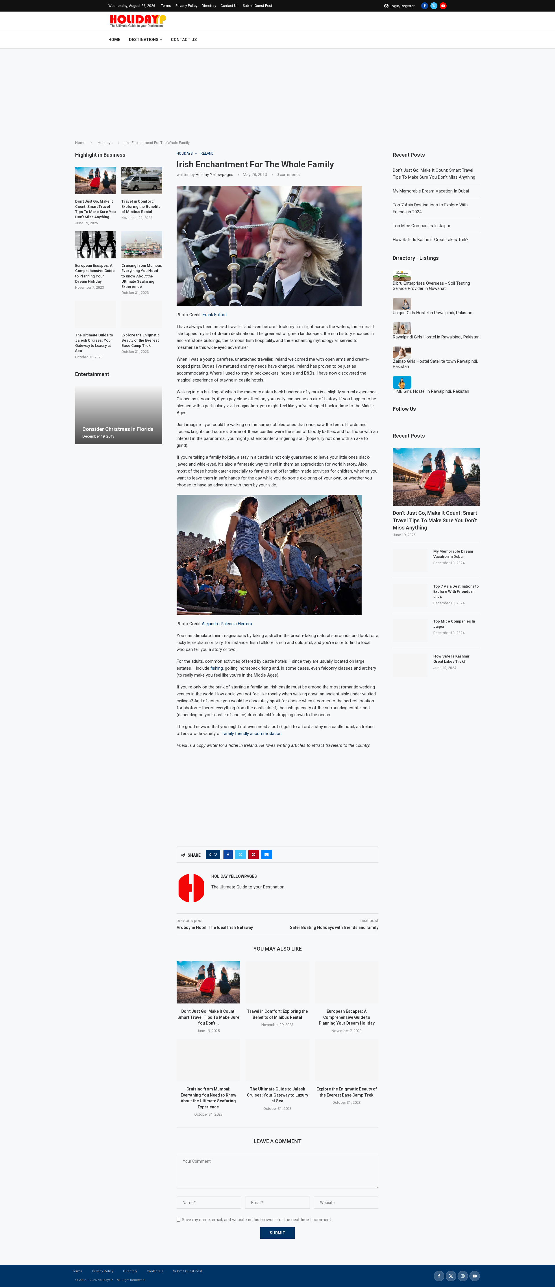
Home (114, 39)
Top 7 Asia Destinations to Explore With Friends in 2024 (456, 591)
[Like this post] (215, 854)
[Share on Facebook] (228, 854)
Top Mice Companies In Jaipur (421, 225)
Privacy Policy (186, 6)
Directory (209, 6)
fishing (216, 668)
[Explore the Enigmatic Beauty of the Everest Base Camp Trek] (346, 1060)
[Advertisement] (277, 91)
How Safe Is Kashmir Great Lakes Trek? (431, 239)
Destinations (143, 39)
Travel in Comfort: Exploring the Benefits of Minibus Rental (140, 206)
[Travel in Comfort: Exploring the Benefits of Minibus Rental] (277, 982)
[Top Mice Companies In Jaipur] (410, 630)
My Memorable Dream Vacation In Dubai (431, 191)
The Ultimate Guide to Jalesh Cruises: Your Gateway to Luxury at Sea (277, 1095)
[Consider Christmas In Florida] (118, 415)
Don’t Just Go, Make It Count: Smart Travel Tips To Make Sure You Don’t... (208, 1017)
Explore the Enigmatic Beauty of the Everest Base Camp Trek (140, 340)
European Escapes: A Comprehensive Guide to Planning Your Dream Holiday (347, 1017)
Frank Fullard (215, 314)
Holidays (105, 142)
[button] (80, 415)
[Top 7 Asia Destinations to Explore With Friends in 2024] (410, 595)
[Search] (444, 39)
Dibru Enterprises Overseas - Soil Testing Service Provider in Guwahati (431, 286)
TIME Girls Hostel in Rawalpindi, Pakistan (431, 391)
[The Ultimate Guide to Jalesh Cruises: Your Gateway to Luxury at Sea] (277, 1060)
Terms (166, 6)
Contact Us (229, 6)
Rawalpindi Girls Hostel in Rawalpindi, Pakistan (436, 337)
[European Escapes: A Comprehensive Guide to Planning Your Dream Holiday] (346, 982)
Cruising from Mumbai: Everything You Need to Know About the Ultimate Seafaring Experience (141, 276)
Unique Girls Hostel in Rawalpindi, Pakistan (432, 312)
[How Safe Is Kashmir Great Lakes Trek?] (410, 665)
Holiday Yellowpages (214, 174)
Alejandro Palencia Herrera (227, 623)
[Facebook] (424, 5)
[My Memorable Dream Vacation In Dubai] (410, 560)
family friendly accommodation (252, 733)
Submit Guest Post (257, 6)
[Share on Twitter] (240, 854)
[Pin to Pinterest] (253, 854)
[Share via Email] (266, 854)
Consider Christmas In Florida (117, 429)
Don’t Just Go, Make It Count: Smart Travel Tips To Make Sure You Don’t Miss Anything (435, 520)
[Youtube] (443, 5)
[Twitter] (433, 5)
